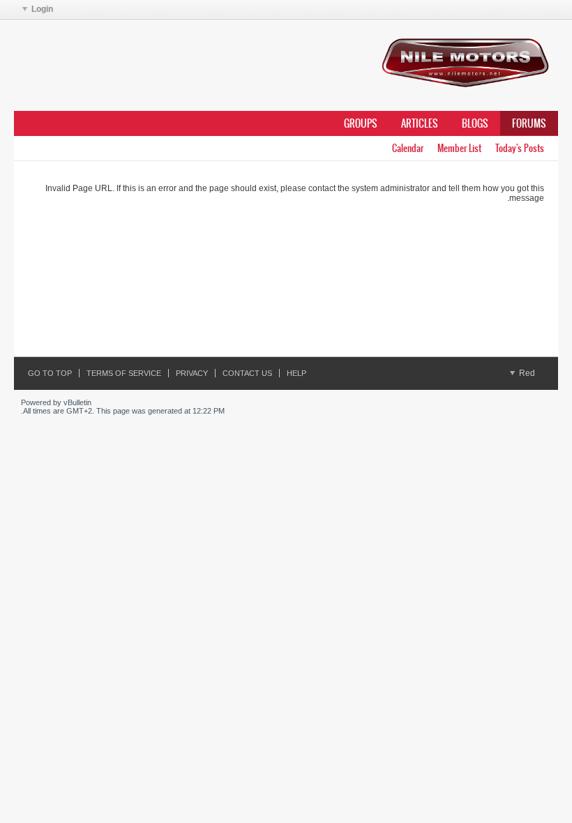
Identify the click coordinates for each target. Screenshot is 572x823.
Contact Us (247, 373)
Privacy (192, 373)
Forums (529, 123)
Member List (459, 148)
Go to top (50, 373)
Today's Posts (519, 148)
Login (42, 9)
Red (526, 373)
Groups (360, 123)
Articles (419, 123)
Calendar (407, 148)
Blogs (475, 123)
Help (296, 373)
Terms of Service (123, 373)
